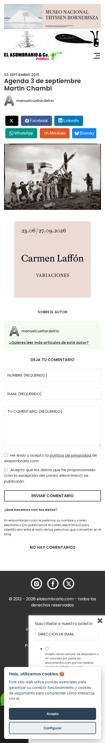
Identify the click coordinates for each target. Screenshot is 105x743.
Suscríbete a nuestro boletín (64, 624)
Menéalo (57, 133)
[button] (33, 56)
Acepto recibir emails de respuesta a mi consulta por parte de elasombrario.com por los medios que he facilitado (72, 660)
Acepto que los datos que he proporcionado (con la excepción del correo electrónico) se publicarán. (50, 475)
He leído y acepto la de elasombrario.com (50, 458)
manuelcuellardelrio (35, 100)
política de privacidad (71, 455)
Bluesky (87, 133)
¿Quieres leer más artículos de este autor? (49, 342)
